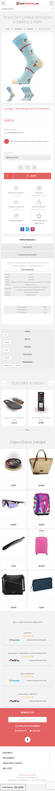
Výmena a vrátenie (16, 191)
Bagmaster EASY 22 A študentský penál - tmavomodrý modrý (41, 601)
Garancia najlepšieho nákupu (39, 191)
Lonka (13, 129)
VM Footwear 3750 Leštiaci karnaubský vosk (13, 479)
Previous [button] (3, 383)
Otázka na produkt (27, 255)
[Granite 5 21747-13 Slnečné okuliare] (13, 503)
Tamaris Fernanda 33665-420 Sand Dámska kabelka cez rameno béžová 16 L (41, 480)
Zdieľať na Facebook (22, 229)
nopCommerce (31, 775)
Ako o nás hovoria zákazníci (27, 622)
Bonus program (39, 205)
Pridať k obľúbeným (27, 167)
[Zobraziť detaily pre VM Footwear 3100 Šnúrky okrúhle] (14, 402)
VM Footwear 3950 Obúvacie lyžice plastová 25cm (13, 560)
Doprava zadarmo (16, 205)
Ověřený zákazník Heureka (36, 640)
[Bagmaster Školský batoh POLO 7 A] (41, 503)
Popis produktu (27, 240)
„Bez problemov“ (27, 674)
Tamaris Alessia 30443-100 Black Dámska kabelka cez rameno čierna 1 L (13, 602)
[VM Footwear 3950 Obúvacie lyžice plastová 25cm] (13, 542)
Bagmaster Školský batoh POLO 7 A (41, 521)
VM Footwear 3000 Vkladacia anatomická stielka (41, 419)
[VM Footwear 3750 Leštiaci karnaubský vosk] (13, 462)
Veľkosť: (8, 153)
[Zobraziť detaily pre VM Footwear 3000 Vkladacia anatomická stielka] (41, 402)
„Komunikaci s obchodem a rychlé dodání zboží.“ (27, 653)
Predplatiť (22, 731)
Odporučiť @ (34, 167)
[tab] (27, 239)
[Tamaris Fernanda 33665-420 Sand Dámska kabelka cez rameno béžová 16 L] (41, 462)
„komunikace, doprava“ (27, 694)
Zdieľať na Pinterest (33, 229)
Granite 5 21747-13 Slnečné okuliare (13, 521)
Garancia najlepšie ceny (21, 167)
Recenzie (27, 247)
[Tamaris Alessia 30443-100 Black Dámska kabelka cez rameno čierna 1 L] (13, 584)
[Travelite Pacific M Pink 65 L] (41, 542)
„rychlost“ (28, 633)
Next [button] (51, 383)
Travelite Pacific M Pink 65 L (41, 558)
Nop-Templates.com (31, 778)
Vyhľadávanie (52, 8)
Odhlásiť (36, 731)
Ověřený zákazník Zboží (37, 660)
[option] (14, 408)
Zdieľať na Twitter (27, 229)
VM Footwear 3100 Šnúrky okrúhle (14, 419)
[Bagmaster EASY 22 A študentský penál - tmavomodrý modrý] (41, 584)
